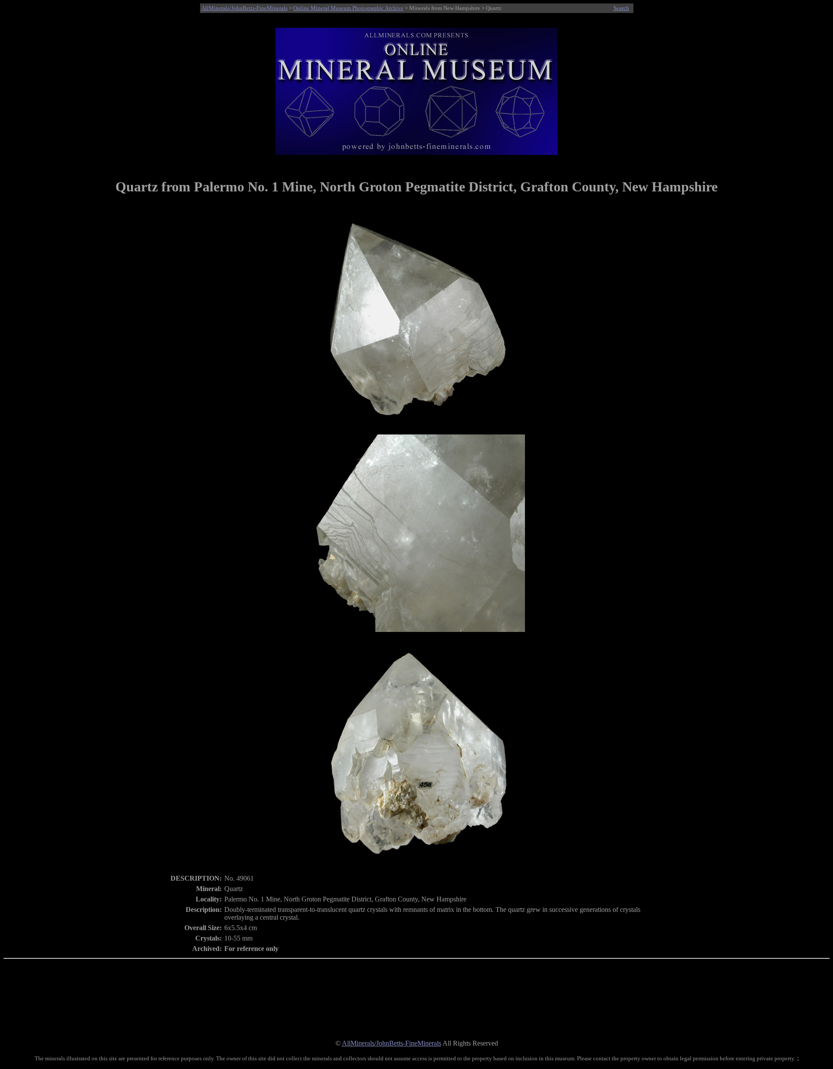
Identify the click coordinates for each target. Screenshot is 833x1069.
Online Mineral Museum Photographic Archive (348, 8)
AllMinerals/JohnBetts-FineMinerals (244, 8)
